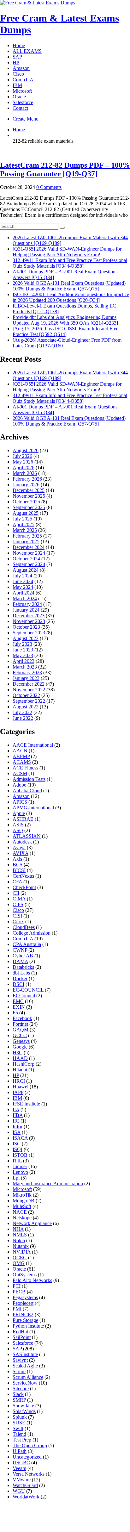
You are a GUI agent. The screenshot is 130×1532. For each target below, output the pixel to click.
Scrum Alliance (28, 1377)
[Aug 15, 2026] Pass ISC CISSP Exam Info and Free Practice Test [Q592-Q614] (65, 331)
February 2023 (27, 672)
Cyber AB (23, 955)
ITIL (17, 1160)
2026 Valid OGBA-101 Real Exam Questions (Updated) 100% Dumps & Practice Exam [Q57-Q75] (69, 285)
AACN (20, 750)
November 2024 (29, 553)
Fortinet (20, 1024)
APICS (20, 802)
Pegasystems (25, 1297)
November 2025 (29, 496)
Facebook (22, 1018)
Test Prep (22, 1439)
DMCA (28, 1514)
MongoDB (23, 1200)
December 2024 (28, 547)
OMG (19, 1263)
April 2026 (23, 467)
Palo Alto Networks (32, 1280)
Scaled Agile (25, 1365)
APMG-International (33, 807)
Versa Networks (28, 1474)
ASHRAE (23, 819)
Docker (20, 978)
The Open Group (30, 1445)
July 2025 (22, 518)
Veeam (19, 1468)
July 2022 (22, 712)
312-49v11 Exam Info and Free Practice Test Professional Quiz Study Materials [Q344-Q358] (70, 263)
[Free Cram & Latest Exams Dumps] (37, 2)
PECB (19, 1291)
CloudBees (24, 927)
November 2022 (29, 689)
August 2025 (25, 513)
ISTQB (20, 1155)
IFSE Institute (26, 1103)
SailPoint (22, 1337)
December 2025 (28, 490)
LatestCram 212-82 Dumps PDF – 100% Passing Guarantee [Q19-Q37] (65, 169)
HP (16, 62)
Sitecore (21, 1388)
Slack (18, 1394)
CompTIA (23, 79)
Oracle (19, 96)
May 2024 (23, 587)
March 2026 (25, 473)
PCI (17, 1286)
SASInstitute (25, 1354)
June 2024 (23, 581)
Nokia (19, 1240)
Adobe (19, 785)
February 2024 (27, 604)
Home (19, 45)
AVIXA (20, 853)
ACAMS (22, 762)
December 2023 (28, 615)
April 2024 (23, 592)
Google (20, 1046)
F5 (15, 1012)
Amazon (21, 68)
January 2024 (26, 610)
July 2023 (22, 644)
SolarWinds (24, 1411)
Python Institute (28, 1326)
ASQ (18, 830)
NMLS (20, 1234)
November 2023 (29, 621)
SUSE (19, 1422)
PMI (17, 1308)
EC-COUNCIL (28, 990)
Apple (19, 813)
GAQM (20, 1029)
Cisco (18, 74)
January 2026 (26, 484)
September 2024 (29, 564)
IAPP (18, 1092)
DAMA (20, 961)
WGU (19, 1491)
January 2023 (26, 678)
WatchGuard (25, 1485)
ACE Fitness (25, 767)
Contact (20, 108)
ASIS (18, 824)
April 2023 (23, 661)
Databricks (23, 967)
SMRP (19, 1400)
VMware (22, 1479)
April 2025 (23, 524)
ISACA (20, 1138)
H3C (17, 1052)
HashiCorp (23, 1064)
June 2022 (23, 718)
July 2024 (22, 575)
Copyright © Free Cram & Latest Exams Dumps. (65, 1521)
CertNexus (23, 876)
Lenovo (20, 1172)
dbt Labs (21, 972)
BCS (17, 864)
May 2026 (23, 461)
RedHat (20, 1331)
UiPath (20, 1451)
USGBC (21, 1462)
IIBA (18, 1115)
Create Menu (25, 118)
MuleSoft (22, 1206)
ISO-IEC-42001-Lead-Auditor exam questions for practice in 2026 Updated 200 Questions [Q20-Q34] (71, 297)
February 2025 (27, 536)
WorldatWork (26, 1496)
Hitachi (20, 1069)
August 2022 (25, 706)
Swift (18, 1428)
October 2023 (26, 627)
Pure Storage (25, 1320)
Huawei (20, 1086)
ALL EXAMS (27, 51)
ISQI (17, 1149)
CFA (17, 881)
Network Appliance (32, 1223)
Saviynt (20, 1360)
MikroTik (22, 1195)
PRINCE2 (23, 1314)
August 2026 (25, 450)
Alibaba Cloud (27, 790)
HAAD (20, 1058)
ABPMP (21, 756)
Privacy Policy (61, 1514)
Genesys (21, 1041)
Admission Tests (29, 779)
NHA (18, 1229)
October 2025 (26, 501)
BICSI (19, 870)
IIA (16, 1109)
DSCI (18, 984)
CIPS (18, 904)
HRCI (19, 1081)
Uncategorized (27, 1457)
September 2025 (29, 507)
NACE (20, 1212)
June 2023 (23, 649)
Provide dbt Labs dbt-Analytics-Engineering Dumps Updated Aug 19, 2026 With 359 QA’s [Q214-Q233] (65, 320)
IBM (17, 85)
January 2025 (26, 541)
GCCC (20, 1035)
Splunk (20, 1417)
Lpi (16, 1177)
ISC (17, 1143)
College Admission (31, 933)
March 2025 (25, 530)
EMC (18, 1001)
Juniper (20, 1166)
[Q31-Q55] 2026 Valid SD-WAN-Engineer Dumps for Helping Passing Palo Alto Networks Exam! (67, 251)
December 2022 (28, 684)
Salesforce (23, 102)
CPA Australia (27, 944)
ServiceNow (25, 1383)
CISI (17, 916)
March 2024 (25, 598)
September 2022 (29, 701)
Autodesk (22, 841)
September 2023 (29, 632)
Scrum (19, 1371)
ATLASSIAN (27, 836)
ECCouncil (24, 995)
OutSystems (25, 1274)
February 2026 (27, 479)
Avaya (19, 847)
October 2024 (26, 558)
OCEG (20, 1257)
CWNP (20, 950)
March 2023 (25, 666)
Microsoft (22, 91)
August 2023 (25, 638)
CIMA (19, 898)
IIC (16, 1121)
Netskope (22, 1217)
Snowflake (23, 1405)
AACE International (33, 745)
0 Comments (49, 187)
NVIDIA (22, 1252)
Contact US (99, 1514)
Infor (17, 1126)
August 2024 (25, 570)
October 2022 (26, 695)
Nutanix (21, 1246)
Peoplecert (23, 1303)
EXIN (19, 1007)
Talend (19, 1434)
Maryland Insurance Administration (48, 1183)
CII (16, 893)
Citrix (18, 921)
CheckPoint (24, 887)
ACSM (20, 773)
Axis (17, 859)
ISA (17, 1132)
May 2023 (23, 655)
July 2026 (22, 456)
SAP (17, 56)
